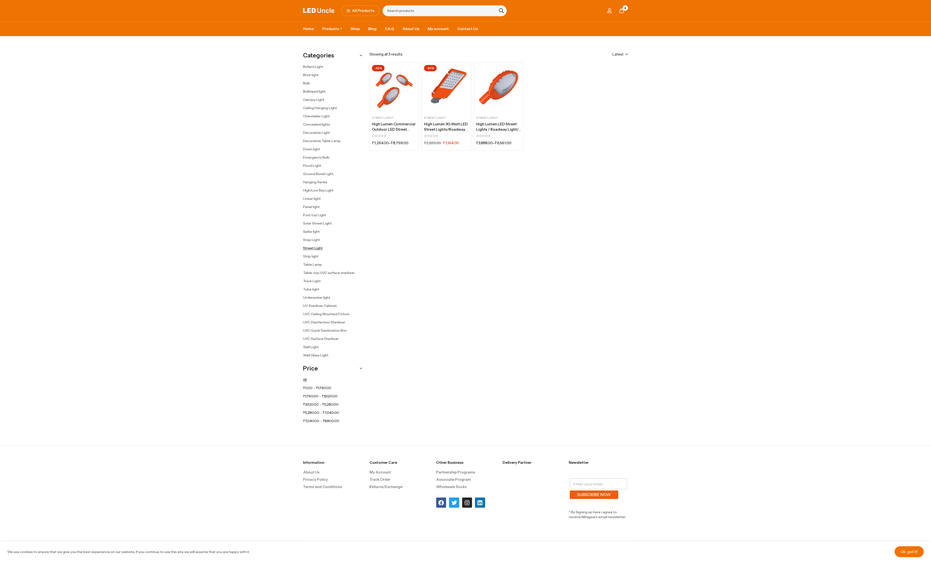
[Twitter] (454, 502)
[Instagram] (467, 502)
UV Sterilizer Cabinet (320, 306)
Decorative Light (316, 132)
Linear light (312, 198)
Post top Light (314, 215)
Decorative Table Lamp (322, 141)
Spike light (311, 231)
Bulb (306, 83)
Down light (311, 149)
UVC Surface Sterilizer (321, 339)
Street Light (313, 248)
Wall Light (311, 347)
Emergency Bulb (316, 157)
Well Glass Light (316, 355)
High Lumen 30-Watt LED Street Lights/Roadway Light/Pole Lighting (446, 129)
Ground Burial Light (318, 174)
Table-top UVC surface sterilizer (329, 273)
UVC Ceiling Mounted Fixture (326, 314)
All (305, 379)
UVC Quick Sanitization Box (325, 330)
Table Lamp (312, 264)
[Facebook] (441, 502)
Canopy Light (313, 99)
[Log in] (609, 10)
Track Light (312, 281)
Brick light (311, 75)
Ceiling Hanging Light (320, 108)
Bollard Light (313, 66)
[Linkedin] (480, 502)
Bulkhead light (314, 91)
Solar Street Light (317, 223)
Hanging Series (315, 182)
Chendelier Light (316, 116)
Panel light (311, 207)
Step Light (311, 240)
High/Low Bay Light (318, 190)
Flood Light (312, 165)
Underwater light (316, 297)
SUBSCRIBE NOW (594, 494)
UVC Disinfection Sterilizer (324, 322)
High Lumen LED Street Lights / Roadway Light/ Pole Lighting (497, 129)
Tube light (311, 289)
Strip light (311, 256)
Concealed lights (316, 124)
